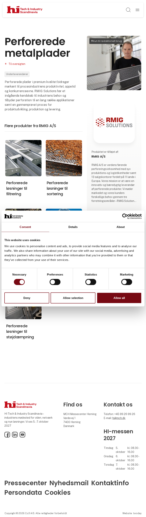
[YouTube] (22, 436)
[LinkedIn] (15, 436)
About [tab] (121, 226)
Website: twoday (131, 513)
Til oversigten (17, 63)
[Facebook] (7, 436)
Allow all (119, 298)
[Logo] (25, 10)
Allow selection (73, 298)
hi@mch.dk (118, 418)
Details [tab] (73, 226)
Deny (26, 298)
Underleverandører (17, 74)
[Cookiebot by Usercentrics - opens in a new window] (125, 216)
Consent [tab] (25, 226)
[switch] (55, 282)
